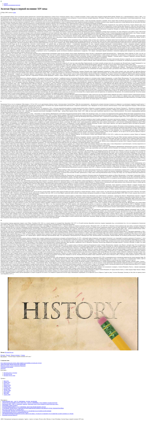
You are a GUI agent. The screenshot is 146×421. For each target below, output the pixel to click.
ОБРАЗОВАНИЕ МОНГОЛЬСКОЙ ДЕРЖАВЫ (13, 364)
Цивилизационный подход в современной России (15, 412)
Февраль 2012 (7, 385)
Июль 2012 (6, 383)
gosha (14, 12)
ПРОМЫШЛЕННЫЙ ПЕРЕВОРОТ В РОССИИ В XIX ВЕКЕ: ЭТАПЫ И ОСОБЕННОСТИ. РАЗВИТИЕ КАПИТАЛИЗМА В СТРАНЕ (37, 413)
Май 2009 (6, 393)
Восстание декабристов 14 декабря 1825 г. (13, 409)
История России (9, 352)
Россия (8, 355)
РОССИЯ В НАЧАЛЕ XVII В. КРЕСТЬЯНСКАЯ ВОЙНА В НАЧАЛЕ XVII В (21, 363)
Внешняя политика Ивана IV (9, 415)
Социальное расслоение (7, 367)
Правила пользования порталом (12, 5)
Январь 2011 (7, 389)
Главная (6, 3)
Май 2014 (6, 381)
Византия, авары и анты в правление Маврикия (13, 365)
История (3, 355)
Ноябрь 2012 (7, 382)
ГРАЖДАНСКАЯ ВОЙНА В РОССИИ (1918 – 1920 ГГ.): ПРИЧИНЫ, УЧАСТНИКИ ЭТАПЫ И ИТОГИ (29, 402)
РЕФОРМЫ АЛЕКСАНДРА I (10, 405)
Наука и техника (15, 355)
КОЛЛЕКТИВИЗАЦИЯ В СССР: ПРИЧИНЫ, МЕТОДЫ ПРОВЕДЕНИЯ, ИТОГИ (24, 407)
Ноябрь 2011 (7, 386)
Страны (23, 355)
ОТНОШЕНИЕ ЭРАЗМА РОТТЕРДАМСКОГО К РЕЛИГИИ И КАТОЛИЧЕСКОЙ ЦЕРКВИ (26, 411)
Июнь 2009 (6, 392)
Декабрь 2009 (7, 390)
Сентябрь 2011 (7, 387)
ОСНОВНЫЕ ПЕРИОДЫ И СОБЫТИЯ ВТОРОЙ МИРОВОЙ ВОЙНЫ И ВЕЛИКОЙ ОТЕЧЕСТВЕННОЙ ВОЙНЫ (33, 408)
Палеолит (3, 368)
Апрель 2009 (7, 394)
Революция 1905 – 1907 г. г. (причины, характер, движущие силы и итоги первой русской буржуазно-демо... (30, 404)
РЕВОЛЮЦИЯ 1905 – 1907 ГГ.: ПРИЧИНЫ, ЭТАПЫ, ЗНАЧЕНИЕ (19, 401)
